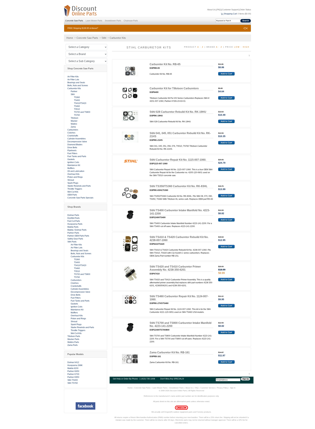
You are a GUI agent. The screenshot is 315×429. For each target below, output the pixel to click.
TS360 (77, 97)
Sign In (232, 388)
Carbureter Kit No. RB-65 (165, 64)
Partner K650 (73, 371)
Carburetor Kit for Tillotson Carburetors (174, 88)
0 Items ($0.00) (244, 14)
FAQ (219, 10)
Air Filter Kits (73, 76)
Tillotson (74, 118)
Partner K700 (73, 374)
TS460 (77, 106)
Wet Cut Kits (72, 192)
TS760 (77, 115)
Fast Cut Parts (73, 221)
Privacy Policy (222, 388)
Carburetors (72, 130)
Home (69, 37)
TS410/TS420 (80, 103)
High (246, 47)
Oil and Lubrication (75, 171)
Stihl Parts (71, 242)
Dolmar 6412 (73, 362)
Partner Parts (73, 233)
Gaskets (71, 159)
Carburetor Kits (118, 37)
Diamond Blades (74, 144)
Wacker (74, 121)
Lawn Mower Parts (94, 21)
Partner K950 (73, 377)
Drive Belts (72, 147)
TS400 (77, 100)
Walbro (74, 124)
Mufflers (70, 168)
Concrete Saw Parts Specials (80, 198)
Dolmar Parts (73, 215)
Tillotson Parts (73, 336)
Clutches (71, 133)
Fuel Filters (72, 153)
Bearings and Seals (76, 82)
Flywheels (71, 150)
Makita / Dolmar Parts (76, 230)
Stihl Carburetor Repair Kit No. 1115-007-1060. (178, 159)
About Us (211, 10)
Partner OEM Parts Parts (78, 236)
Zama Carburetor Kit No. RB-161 (170, 352)
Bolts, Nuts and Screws (77, 85)
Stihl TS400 (72, 380)
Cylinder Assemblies (76, 139)
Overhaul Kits (73, 174)
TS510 (77, 109)
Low (237, 47)
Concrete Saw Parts (74, 21)
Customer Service (207, 388)
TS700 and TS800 (82, 112)
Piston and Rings (75, 177)
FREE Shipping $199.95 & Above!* (82, 28)
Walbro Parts (73, 342)
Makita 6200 (72, 368)
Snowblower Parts (113, 21)
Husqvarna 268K (75, 365)
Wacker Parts (73, 339)
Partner (74, 91)
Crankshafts (72, 136)
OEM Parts (72, 195)
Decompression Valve (77, 141)
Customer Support (230, 10)
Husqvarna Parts (74, 224)
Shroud (70, 180)
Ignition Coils (73, 162)
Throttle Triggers (74, 189)
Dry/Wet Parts (73, 218)
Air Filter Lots (73, 79)
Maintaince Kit (73, 165)
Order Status (245, 10)
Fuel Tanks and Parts (76, 156)
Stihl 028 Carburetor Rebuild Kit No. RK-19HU (178, 111)
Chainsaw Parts (131, 21)
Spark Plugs (72, 183)
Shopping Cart (230, 14)
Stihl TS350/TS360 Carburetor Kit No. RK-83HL (179, 186)
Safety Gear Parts (75, 239)
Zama (73, 127)
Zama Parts (72, 345)
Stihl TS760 (72, 383)
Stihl (104, 37)
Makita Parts (72, 227)
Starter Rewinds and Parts (79, 186)
